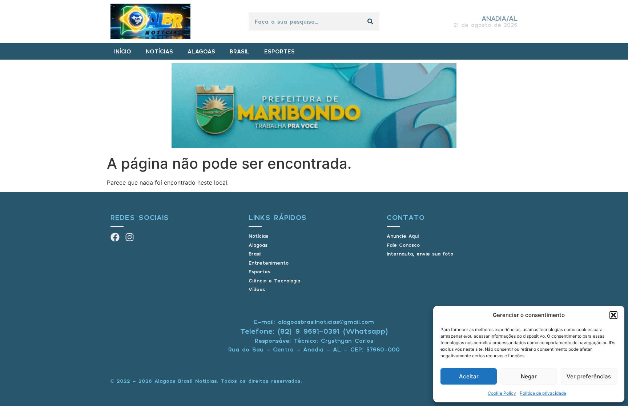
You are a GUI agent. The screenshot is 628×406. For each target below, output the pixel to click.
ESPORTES (279, 51)
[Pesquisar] (370, 21)
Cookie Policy (502, 393)
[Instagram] (129, 237)
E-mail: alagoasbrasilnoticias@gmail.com (314, 321)
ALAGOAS (201, 51)
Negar (529, 376)
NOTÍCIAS (159, 51)
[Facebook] (115, 237)
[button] (613, 315)
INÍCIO (122, 51)
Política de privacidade (543, 393)
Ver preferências (589, 376)
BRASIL (240, 51)
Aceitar (469, 376)
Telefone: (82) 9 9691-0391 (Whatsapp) (314, 330)
